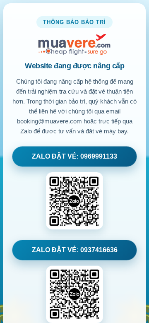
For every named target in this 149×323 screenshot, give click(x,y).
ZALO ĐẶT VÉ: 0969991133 (74, 156)
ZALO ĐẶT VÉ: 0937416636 (75, 249)
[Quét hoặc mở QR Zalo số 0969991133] (74, 201)
